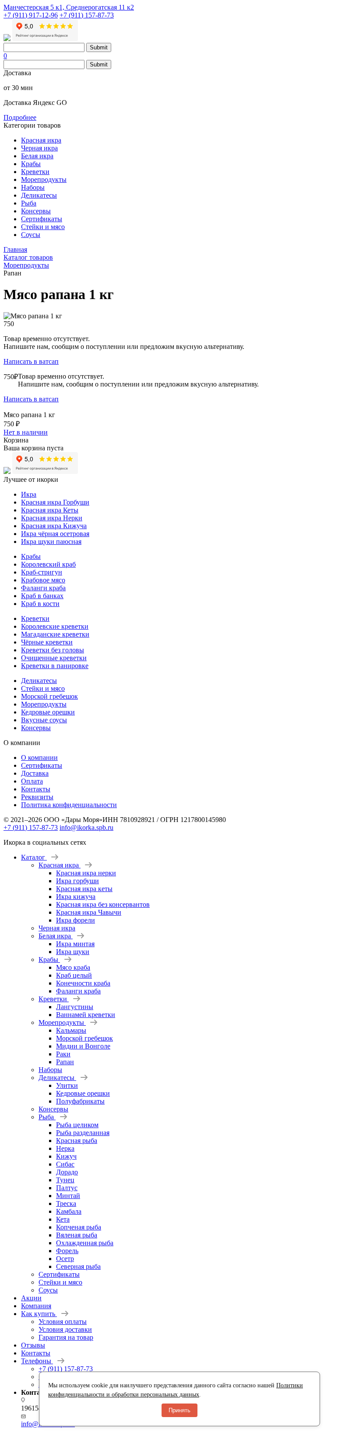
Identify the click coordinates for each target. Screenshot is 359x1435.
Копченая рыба (78, 1227)
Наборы (33, 187)
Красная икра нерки (86, 873)
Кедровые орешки (48, 712)
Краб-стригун (41, 572)
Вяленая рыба (76, 1235)
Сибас (65, 1164)
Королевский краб (48, 564)
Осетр (65, 1258)
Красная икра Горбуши (55, 502)
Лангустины (74, 1006)
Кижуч (66, 1156)
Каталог (34, 857)
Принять (179, 1410)
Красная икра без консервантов (103, 904)
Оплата (32, 781)
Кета (63, 1219)
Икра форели (75, 920)
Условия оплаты (63, 1321)
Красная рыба (76, 1140)
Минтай (68, 1195)
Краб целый (74, 975)
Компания (36, 1306)
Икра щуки (72, 951)
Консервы (36, 211)
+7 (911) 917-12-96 (31, 15)
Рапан (65, 1062)
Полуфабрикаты (80, 1101)
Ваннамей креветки (85, 1014)
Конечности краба (83, 983)
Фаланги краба (43, 588)
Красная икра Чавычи (88, 912)
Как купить (39, 1313)
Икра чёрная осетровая (55, 533)
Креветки (35, 171)
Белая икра (37, 156)
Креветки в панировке (54, 665)
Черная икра (39, 148)
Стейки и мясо (43, 226)
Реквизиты (37, 797)
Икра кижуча (75, 896)
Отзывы (33, 1345)
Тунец (65, 1180)
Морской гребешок (49, 696)
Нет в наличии (26, 432)
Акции (31, 1298)
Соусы (30, 234)
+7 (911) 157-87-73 (87, 15)
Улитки (67, 1085)
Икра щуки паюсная (51, 541)
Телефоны (37, 1361)
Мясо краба (73, 967)
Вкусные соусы (44, 720)
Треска (66, 1203)
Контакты (35, 789)
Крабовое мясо (43, 580)
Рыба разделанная (82, 1132)
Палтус (66, 1187)
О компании (39, 757)
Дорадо (67, 1172)
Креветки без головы (52, 650)
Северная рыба (78, 1266)
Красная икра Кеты (49, 510)
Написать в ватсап (31, 361)
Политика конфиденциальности (69, 804)
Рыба (28, 203)
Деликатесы (39, 195)
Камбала (68, 1211)
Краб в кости (40, 603)
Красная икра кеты (84, 888)
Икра (28, 494)
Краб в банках (42, 595)
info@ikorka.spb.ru (86, 827)
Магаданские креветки (55, 634)
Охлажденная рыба (84, 1243)
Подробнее (20, 117)
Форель (67, 1250)
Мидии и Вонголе (83, 1046)
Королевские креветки (54, 626)
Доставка (35, 773)
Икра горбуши (77, 881)
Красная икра (41, 140)
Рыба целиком (77, 1124)
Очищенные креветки (54, 658)
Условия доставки (65, 1329)
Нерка (65, 1148)
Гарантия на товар (66, 1337)
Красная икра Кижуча (54, 525)
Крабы (31, 163)
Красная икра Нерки (51, 518)
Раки (63, 1054)
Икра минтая (75, 943)
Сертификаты (41, 219)
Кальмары (71, 1030)
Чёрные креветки (47, 642)
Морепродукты (44, 179)
